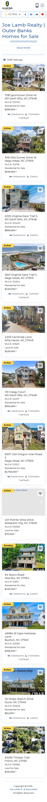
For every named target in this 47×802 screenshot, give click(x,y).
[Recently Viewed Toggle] (36, 14)
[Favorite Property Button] (40, 68)
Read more (23, 48)
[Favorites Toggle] (42, 14)
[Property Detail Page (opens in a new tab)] (23, 77)
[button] (5, 77)
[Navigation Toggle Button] (42, 5)
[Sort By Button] (25, 14)
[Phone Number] (37, 5)
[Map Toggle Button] (31, 14)
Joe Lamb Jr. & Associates (23, 789)
